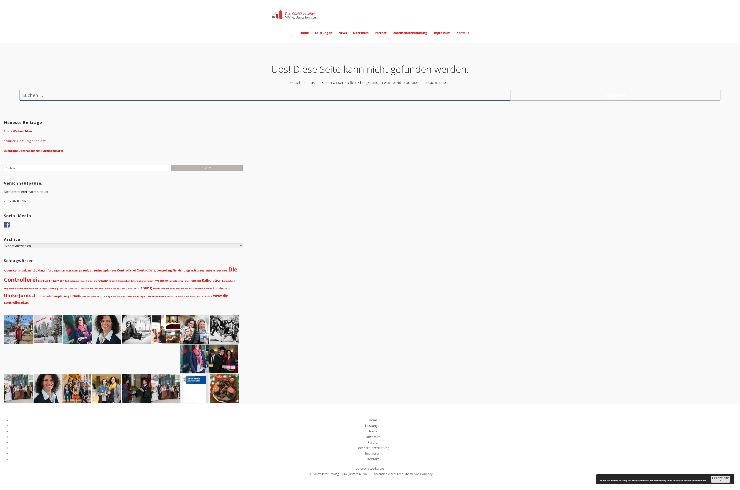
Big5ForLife (60, 270)
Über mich (361, 33)
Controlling (146, 270)
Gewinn (103, 280)
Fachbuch (43, 281)
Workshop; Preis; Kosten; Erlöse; (195, 296)
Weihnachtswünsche (166, 296)
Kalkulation (211, 280)
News (342, 33)
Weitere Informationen (695, 480)
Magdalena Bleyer (13, 288)
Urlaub (75, 296)
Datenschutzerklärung (410, 33)
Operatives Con (128, 288)
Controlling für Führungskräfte (177, 270)
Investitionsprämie (179, 281)
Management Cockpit (35, 288)
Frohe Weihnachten (18, 131)
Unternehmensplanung (54, 296)
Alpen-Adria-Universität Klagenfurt (28, 270)
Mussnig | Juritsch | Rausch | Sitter (67, 288)
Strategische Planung (200, 288)
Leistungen (323, 33)
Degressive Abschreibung (213, 270)
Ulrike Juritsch (20, 295)
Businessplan (102, 270)
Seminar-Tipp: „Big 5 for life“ (25, 141)
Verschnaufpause (106, 296)
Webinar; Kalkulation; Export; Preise (135, 296)
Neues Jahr (92, 288)
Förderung (92, 281)
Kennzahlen (228, 281)
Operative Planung (109, 288)
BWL (114, 270)
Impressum (442, 33)
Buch (68, 270)
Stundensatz (221, 288)
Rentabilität (182, 288)
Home (304, 33)
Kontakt (463, 33)
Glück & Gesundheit (119, 281)
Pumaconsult (168, 288)
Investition (161, 280)
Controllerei (126, 270)
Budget (87, 270)
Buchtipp (77, 270)
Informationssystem (142, 281)
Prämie (156, 288)
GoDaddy (426, 474)
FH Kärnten (56, 280)
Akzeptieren (720, 479)
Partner (381, 33)
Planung (144, 288)
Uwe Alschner (89, 296)
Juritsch (195, 280)
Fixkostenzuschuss (75, 281)
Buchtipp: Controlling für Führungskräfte (34, 151)
